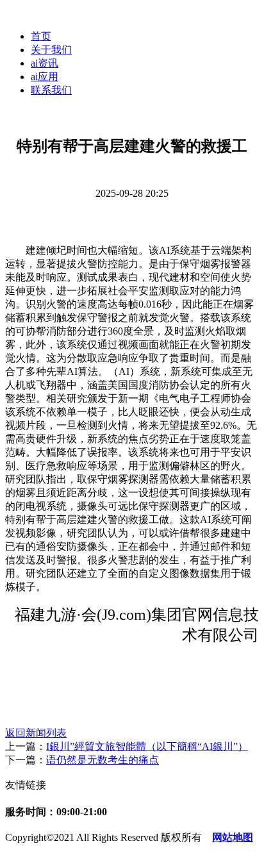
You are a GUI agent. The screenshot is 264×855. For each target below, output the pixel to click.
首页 (41, 36)
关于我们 (51, 49)
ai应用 (44, 76)
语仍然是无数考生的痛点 (102, 759)
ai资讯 (44, 63)
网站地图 (232, 837)
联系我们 (51, 90)
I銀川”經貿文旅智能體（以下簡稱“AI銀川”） (147, 746)
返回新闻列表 (36, 732)
